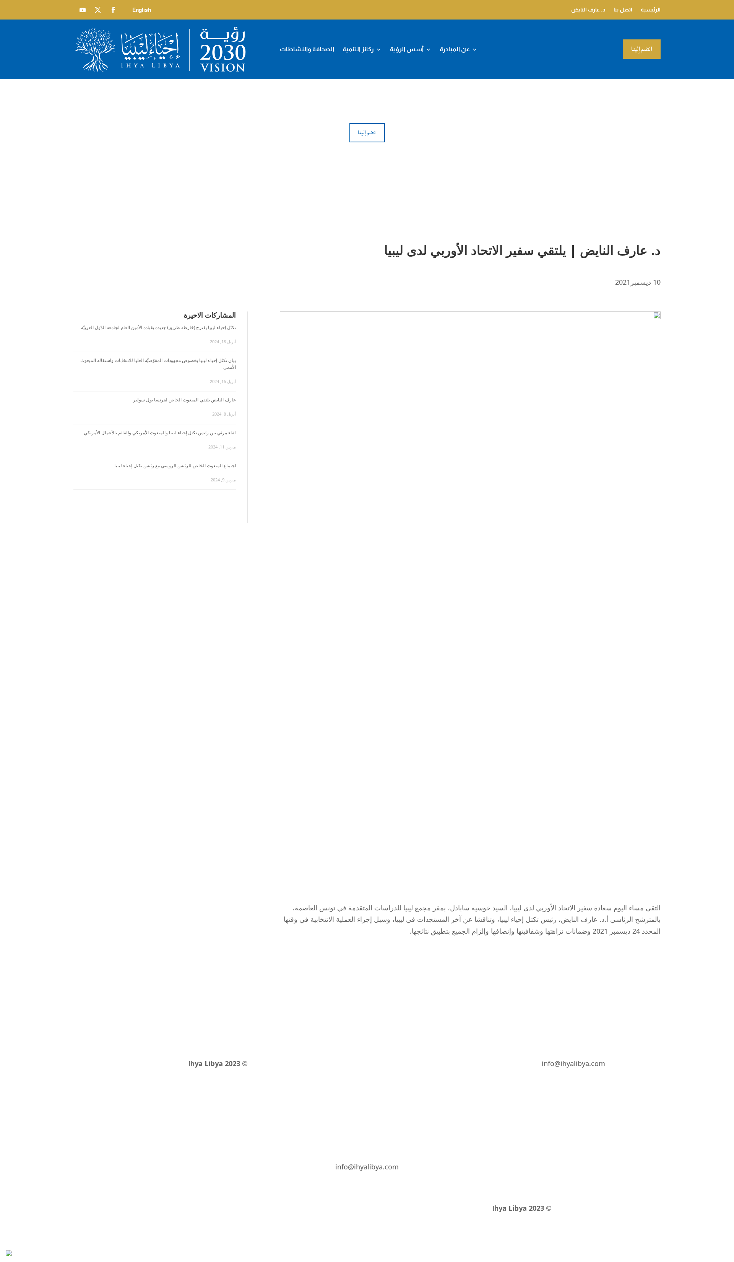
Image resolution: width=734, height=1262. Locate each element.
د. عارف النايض (588, 10)
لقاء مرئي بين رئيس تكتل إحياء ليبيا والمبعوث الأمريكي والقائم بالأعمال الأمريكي (160, 432)
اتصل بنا (623, 10)
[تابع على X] (98, 10)
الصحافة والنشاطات (307, 49)
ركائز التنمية (358, 49)
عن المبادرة (455, 49)
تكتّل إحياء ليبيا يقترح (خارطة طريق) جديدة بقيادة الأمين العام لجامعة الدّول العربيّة (158, 327)
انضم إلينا (641, 49)
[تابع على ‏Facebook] (113, 10)
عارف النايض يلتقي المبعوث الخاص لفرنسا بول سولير (184, 399)
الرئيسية (651, 10)
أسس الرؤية (407, 49)
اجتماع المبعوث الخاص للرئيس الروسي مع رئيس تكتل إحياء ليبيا (175, 465)
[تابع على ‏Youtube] (82, 10)
